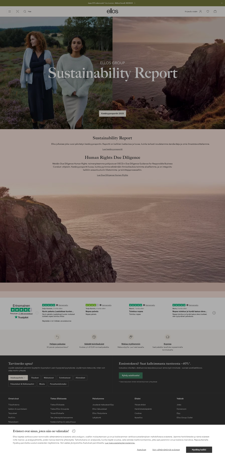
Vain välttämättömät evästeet (166, 449)
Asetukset (141, 449)
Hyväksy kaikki (199, 449)
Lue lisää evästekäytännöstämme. (120, 443)
